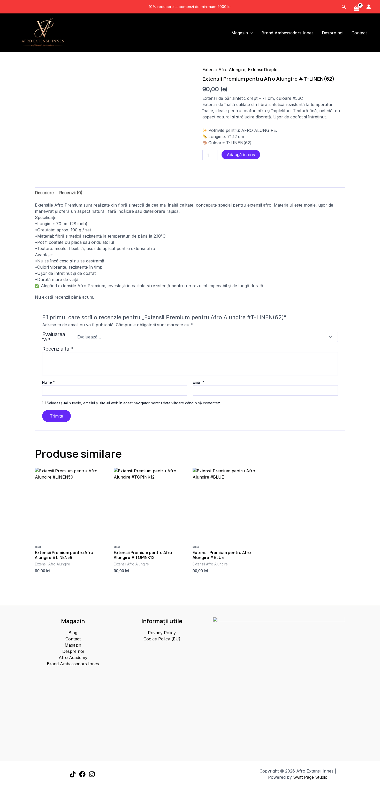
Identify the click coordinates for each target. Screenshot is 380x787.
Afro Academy (73, 657)
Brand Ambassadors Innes (287, 32)
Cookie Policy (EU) (161, 638)
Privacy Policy (162, 632)
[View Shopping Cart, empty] (356, 8)
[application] (250, 32)
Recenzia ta (57, 349)
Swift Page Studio (310, 777)
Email (198, 382)
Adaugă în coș (241, 154)
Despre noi (332, 32)
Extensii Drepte (262, 69)
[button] (343, 7)
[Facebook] (82, 774)
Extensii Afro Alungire (223, 69)
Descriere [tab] (44, 192)
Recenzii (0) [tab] (70, 192)
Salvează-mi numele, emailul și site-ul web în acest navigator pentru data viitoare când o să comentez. (134, 403)
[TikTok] (73, 774)
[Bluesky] (92, 774)
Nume (48, 382)
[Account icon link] (368, 6)
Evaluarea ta (53, 337)
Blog (73, 632)
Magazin (239, 32)
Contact (359, 32)
